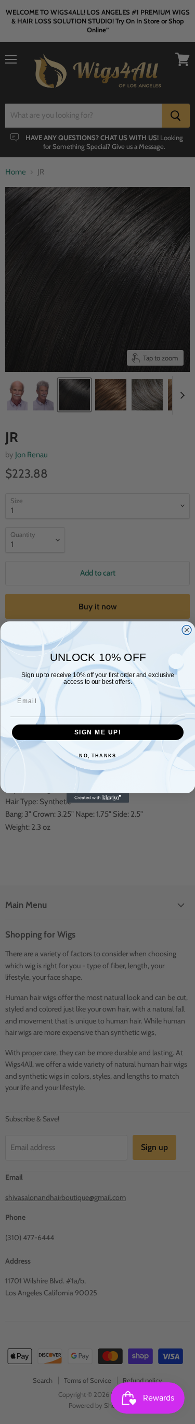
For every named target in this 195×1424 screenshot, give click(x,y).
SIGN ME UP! (97, 732)
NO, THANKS (97, 756)
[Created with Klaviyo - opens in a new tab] (98, 798)
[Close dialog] (186, 630)
